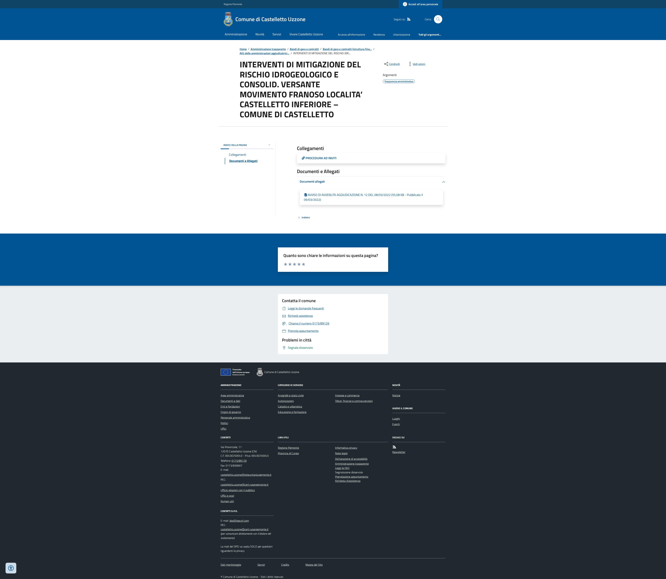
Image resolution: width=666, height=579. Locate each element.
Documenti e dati (230, 401)
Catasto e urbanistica (290, 406)
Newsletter (398, 452)
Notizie (396, 395)
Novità (259, 34)
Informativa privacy (346, 448)
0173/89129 (239, 461)
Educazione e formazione (292, 412)
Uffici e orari (227, 496)
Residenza (379, 35)
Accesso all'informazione (351, 35)
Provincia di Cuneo (288, 453)
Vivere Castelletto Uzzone (306, 34)
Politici (224, 423)
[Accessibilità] (11, 568)
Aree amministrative (232, 395)
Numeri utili (227, 501)
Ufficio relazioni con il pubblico (238, 490)
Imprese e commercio (347, 395)
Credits (285, 565)
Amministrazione (236, 34)
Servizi (276, 34)
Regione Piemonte (233, 4)
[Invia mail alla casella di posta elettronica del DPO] (239, 521)
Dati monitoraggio (231, 565)
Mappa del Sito (314, 565)
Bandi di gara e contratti (304, 49)
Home (243, 49)
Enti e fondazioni (230, 406)
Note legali (341, 453)
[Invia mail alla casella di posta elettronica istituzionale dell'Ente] (246, 474)
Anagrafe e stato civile (291, 395)
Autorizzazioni (286, 401)
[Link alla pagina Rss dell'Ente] (394, 447)
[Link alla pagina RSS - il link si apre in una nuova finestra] (409, 19)
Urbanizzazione (401, 35)
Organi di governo (231, 412)
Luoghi (396, 418)
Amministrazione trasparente (268, 49)
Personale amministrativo (235, 417)
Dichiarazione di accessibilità (351, 459)
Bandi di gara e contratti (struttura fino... (347, 49)
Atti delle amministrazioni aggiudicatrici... (264, 53)
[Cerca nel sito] (436, 19)
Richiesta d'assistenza (347, 481)
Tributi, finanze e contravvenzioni (354, 401)
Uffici (223, 429)
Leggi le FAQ (342, 468)
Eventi (396, 424)
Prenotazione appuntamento (351, 477)
